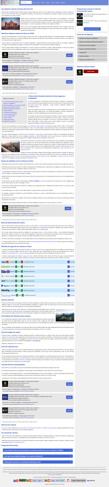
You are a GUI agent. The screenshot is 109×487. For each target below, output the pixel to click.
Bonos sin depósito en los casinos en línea (14, 105)
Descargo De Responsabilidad (57, 477)
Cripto (52, 3)
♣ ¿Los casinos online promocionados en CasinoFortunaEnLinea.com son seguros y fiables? (33, 450)
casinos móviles (16, 309)
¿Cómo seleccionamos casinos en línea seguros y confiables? (13, 102)
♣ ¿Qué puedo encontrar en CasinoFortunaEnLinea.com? (22, 462)
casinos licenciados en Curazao (32, 134)
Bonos (43, 3)
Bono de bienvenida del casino (11, 107)
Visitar (69, 55)
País (33, 3)
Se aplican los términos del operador (27, 62)
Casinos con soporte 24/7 (87, 60)
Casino (38, 3)
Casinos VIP (82, 52)
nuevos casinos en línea (43, 156)
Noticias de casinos (8, 119)
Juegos (57, 3)
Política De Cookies (46, 477)
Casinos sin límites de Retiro (87, 49)
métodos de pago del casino (24, 256)
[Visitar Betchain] (5, 71)
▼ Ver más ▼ (34, 74)
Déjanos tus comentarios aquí (15, 442)
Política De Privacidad (38, 477)
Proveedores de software (10, 112)
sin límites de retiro (62, 156)
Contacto (65, 477)
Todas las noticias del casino (92, 29)
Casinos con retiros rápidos (87, 45)
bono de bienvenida (45, 226)
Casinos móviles (8, 110)
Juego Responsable (72, 477)
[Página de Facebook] (14, 481)
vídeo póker (33, 339)
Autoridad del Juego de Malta (36, 126)
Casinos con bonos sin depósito (88, 38)
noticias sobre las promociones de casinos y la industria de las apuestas (37, 428)
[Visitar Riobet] (5, 57)
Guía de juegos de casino (10, 114)
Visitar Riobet (90, 71)
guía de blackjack (13, 339)
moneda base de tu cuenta (15, 253)
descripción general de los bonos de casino (43, 241)
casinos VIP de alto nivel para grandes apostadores (23, 156)
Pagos (48, 3)
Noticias (62, 3)
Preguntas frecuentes (9, 121)
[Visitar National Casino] (5, 84)
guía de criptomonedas (24, 361)
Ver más (71, 262)
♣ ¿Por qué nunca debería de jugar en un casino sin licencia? (23, 456)
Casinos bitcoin (7, 118)
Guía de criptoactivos (9, 116)
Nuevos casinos (84, 56)
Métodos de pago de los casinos (11, 109)
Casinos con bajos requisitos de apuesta (91, 42)
